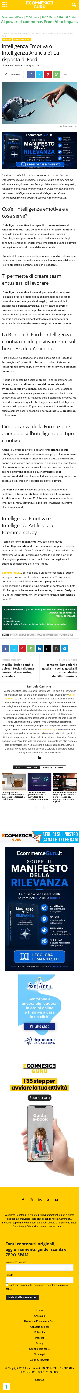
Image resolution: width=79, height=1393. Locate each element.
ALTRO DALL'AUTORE (52, 767)
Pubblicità (39, 1332)
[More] (65, 74)
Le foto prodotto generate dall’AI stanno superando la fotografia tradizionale (13, 795)
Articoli (13, 33)
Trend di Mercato (22, 40)
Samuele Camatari (13, 65)
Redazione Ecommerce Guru (39, 1321)
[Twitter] (39, 74)
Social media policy (39, 1348)
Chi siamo (39, 1315)
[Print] (56, 648)
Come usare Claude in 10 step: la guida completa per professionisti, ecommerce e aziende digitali (65, 797)
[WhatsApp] (56, 74)
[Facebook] (31, 74)
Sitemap (39, 1380)
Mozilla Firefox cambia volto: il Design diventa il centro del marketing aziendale (19, 670)
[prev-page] (37, 807)
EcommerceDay (11, 572)
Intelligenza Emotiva (62, 635)
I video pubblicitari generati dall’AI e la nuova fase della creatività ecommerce (38, 795)
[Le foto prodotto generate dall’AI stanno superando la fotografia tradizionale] (14, 782)
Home (4, 33)
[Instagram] (31, 1200)
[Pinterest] (48, 74)
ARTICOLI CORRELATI (26, 767)
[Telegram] (64, 648)
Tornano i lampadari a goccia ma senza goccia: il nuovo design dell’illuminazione (59, 670)
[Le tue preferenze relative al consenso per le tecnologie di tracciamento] (6, 1386)
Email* (9, 1275)
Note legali (39, 1354)
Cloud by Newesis (39, 1360)
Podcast (39, 1337)
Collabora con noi (39, 1326)
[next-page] (42, 807)
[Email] (47, 648)
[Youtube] (56, 1200)
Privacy (39, 1343)
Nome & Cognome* (16, 1262)
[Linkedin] (39, 648)
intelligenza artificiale (39, 635)
